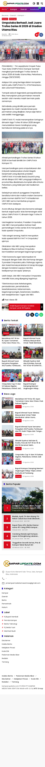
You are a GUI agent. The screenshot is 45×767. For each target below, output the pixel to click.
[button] (34, 3)
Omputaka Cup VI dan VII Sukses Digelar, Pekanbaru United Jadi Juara (11, 386)
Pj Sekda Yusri (9, 627)
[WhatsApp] (41, 315)
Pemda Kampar (10, 620)
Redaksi (4, 34)
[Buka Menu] (37, 3)
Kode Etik (5, 651)
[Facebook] (28, 315)
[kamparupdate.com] (16, 3)
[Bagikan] (41, 35)
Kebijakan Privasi (8, 647)
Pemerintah (6, 604)
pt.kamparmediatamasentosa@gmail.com (23, 583)
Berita (4, 600)
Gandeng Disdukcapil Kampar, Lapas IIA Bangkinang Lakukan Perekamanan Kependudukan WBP (26, 535)
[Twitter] (32, 315)
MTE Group (38, 688)
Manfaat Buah (10, 631)
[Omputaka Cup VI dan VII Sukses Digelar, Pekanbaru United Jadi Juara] (12, 375)
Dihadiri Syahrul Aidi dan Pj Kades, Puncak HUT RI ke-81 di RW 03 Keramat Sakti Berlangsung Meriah (32, 363)
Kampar (5, 19)
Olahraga (13, 19)
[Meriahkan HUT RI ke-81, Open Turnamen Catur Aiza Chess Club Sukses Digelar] (12, 330)
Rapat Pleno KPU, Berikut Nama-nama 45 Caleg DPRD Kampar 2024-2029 (25, 526)
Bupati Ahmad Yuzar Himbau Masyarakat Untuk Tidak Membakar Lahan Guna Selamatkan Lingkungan (33, 340)
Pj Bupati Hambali (11, 617)
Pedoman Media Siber (10, 655)
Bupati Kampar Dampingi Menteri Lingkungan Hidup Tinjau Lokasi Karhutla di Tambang (32, 386)
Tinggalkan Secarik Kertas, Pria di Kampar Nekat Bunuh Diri (26, 544)
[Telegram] (37, 315)
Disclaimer (6, 640)
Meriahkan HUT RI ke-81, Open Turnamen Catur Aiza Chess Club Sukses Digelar (11, 340)
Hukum (5, 607)
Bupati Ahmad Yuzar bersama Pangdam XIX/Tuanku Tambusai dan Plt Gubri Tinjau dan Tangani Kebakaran (11, 363)
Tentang (5, 662)
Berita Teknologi (10, 624)
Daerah (5, 596)
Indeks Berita (7, 644)
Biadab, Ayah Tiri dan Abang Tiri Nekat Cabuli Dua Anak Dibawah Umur (25, 517)
